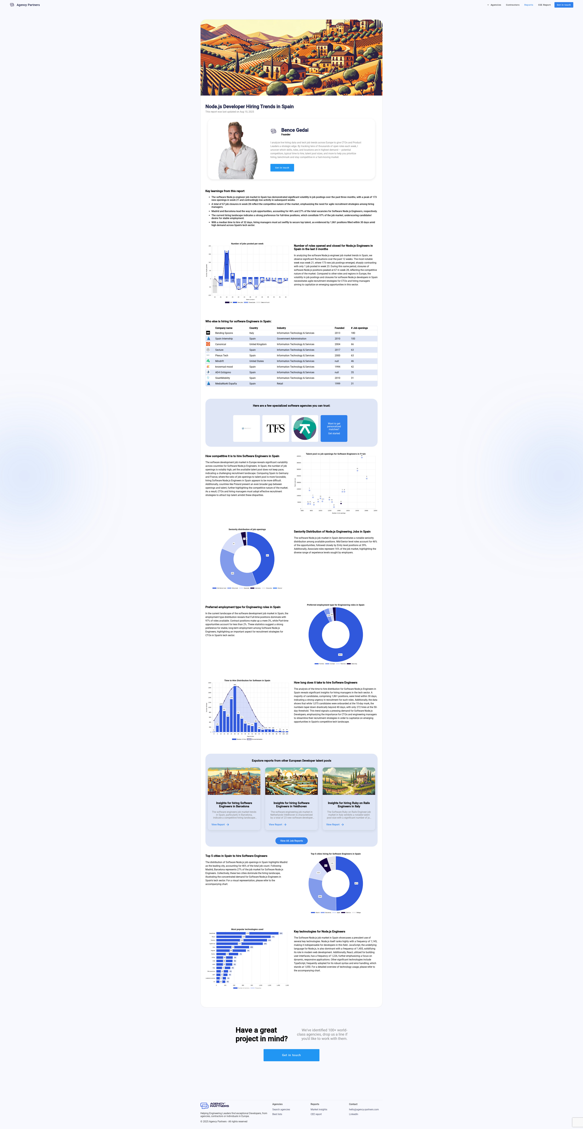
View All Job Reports (291, 840)
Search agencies (281, 1109)
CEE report (316, 1114)
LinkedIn (353, 1114)
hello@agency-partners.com (364, 1109)
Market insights (319, 1109)
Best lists (277, 1114)
